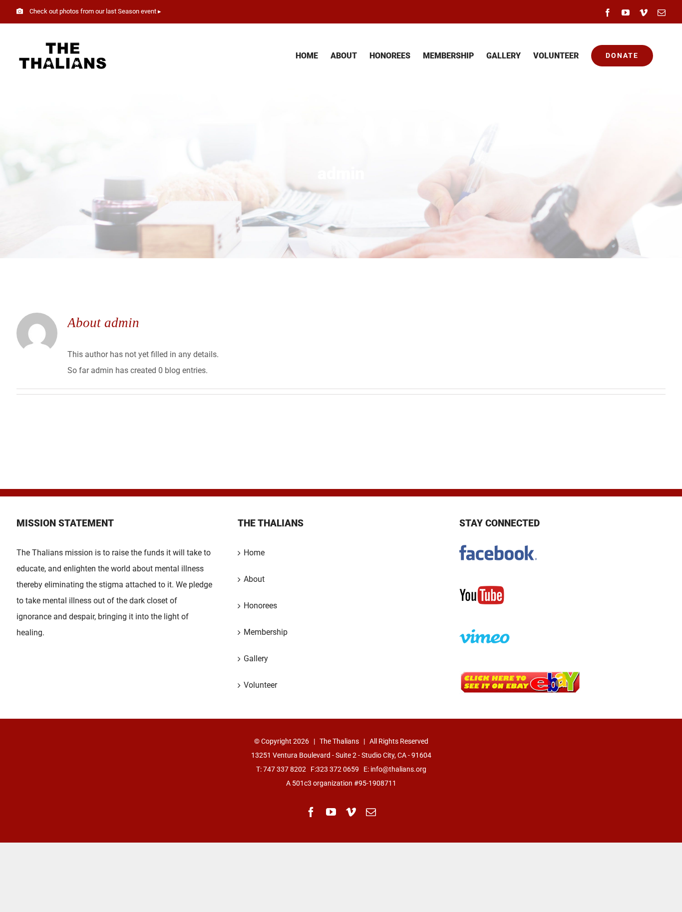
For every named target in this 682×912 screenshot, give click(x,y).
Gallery (256, 658)
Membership (266, 632)
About (254, 579)
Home (254, 552)
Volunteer (260, 685)
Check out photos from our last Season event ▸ (95, 11)
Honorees (260, 605)
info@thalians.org (398, 769)
